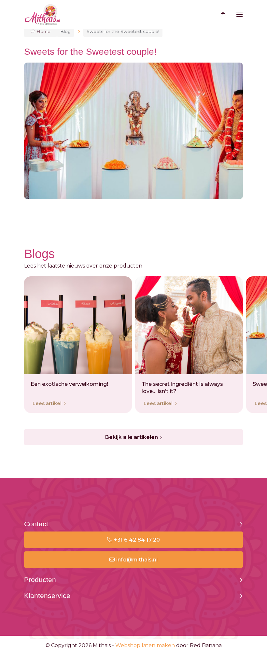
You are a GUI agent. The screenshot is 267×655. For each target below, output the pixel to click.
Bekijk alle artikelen (131, 437)
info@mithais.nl (137, 560)
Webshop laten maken (145, 645)
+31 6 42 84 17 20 (137, 540)
